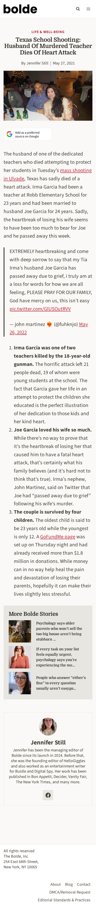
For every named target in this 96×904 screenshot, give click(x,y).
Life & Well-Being (48, 31)
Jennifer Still (37, 63)
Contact (83, 884)
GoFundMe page (57, 536)
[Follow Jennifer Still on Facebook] (48, 795)
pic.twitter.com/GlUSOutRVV (40, 309)
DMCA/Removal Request (69, 892)
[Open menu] (88, 8)
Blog (69, 884)
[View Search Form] (78, 9)
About (55, 884)
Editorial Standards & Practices (64, 900)
